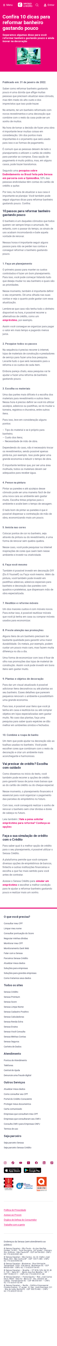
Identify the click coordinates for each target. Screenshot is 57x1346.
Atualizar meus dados (14, 963)
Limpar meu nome (13, 928)
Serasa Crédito (11, 992)
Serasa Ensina (11, 1026)
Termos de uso (11, 1129)
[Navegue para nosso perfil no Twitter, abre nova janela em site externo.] (28, 1162)
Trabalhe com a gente (14, 1225)
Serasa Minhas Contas (15, 1036)
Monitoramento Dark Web (16, 948)
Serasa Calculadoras (14, 1017)
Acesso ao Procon (13, 1215)
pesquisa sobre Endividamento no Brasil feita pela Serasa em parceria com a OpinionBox (27, 174)
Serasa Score (10, 1002)
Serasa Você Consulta (14, 1031)
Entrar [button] (51, 4)
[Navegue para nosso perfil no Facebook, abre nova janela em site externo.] (36, 1162)
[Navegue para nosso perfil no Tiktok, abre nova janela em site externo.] (13, 1162)
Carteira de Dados (12, 1046)
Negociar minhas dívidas (16, 938)
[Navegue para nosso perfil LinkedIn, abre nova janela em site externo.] (44, 1162)
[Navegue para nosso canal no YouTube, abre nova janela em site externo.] (20, 1162)
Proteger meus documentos (17, 1104)
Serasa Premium (12, 997)
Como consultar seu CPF (16, 1094)
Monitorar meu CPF (13, 943)
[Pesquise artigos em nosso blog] (37, 5)
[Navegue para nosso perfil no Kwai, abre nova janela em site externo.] (52, 1162)
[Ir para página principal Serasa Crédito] (25, 5)
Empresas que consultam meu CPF (21, 1114)
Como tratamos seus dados (17, 978)
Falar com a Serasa (13, 953)
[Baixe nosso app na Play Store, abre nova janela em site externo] (32, 1172)
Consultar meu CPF (13, 923)
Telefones (8, 1065)
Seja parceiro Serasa (14, 1142)
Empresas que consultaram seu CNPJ (22, 1119)
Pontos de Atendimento (15, 1060)
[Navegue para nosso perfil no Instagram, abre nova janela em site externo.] (5, 1162)
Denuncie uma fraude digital (17, 1075)
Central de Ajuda (12, 1070)
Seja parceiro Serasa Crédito (17, 1147)
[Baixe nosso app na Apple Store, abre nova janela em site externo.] (12, 1172)
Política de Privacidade (15, 1210)
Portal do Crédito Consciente (18, 1099)
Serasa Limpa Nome (14, 1007)
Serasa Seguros (11, 1041)
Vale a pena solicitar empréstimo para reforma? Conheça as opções (26, 823)
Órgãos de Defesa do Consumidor (20, 1220)
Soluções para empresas (16, 968)
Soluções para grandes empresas (20, 973)
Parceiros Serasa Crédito (16, 958)
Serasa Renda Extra (13, 1021)
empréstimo (10, 320)
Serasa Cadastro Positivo (16, 1011)
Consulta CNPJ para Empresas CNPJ (22, 1124)
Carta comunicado (13, 1109)
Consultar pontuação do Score (19, 933)
